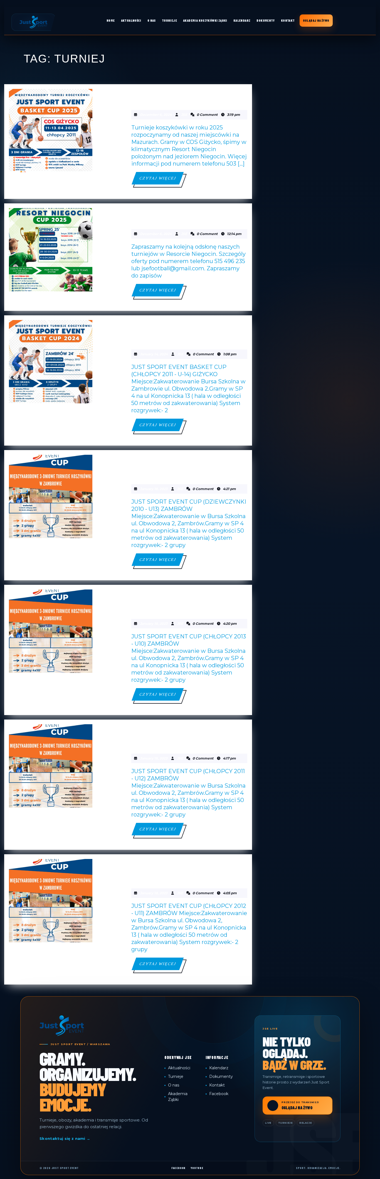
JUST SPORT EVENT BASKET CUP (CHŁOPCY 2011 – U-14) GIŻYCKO (187, 332)
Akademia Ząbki (177, 1096)
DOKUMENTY (265, 20)
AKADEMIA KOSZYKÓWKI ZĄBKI (205, 20)
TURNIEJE (169, 20)
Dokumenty (221, 1076)
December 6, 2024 (156, 115)
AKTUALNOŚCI (131, 20)
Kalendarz (218, 1067)
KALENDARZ (242, 20)
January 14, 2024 (154, 354)
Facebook (218, 1093)
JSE (184, 115)
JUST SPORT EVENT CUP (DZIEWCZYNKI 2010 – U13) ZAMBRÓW (183, 467)
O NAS (151, 20)
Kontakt (217, 1085)
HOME (111, 20)
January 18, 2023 (153, 489)
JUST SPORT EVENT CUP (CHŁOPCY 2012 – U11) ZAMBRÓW (179, 871)
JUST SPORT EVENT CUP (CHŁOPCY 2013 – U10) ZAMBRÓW (179, 602)
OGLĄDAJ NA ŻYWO (316, 20)
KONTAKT (288, 20)
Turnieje (175, 1076)
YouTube (197, 1168)
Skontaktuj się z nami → (65, 1138)
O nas (173, 1085)
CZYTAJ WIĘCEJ (161, 180)
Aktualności (179, 1067)
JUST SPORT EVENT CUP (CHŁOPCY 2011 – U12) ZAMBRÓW (179, 737)
